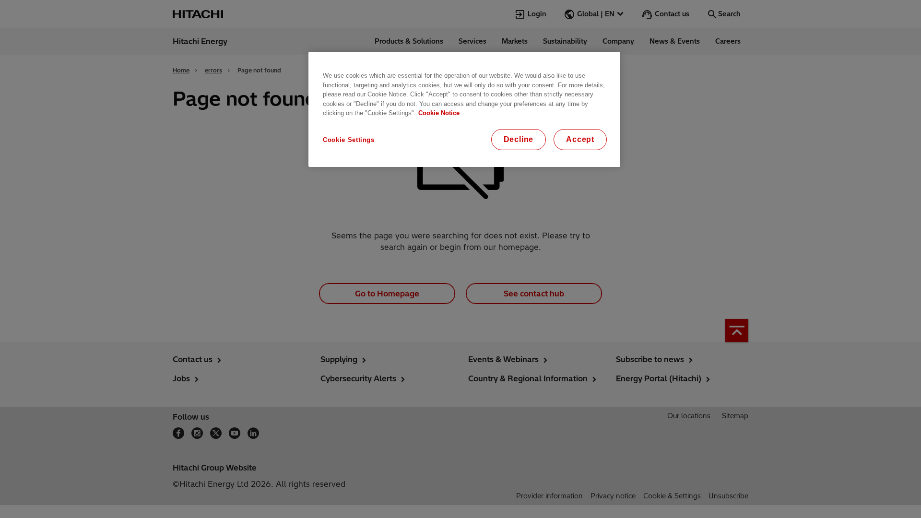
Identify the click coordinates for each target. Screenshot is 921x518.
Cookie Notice (439, 113)
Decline (519, 139)
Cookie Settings (349, 139)
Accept (580, 139)
